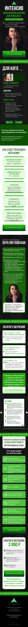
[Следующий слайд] (27, 412)
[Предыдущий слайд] (1, 412)
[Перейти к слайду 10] (14, 428)
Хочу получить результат (14, 390)
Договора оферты (14, 616)
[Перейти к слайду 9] (13, 428)
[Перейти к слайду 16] (22, 428)
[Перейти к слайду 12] (17, 428)
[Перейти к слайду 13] (18, 428)
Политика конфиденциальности (14, 615)
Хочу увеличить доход (14, 227)
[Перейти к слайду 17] (23, 428)
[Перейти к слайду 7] (10, 428)
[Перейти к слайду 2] (4, 428)
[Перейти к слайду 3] (5, 428)
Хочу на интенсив (14, 54)
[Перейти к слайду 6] (9, 428)
